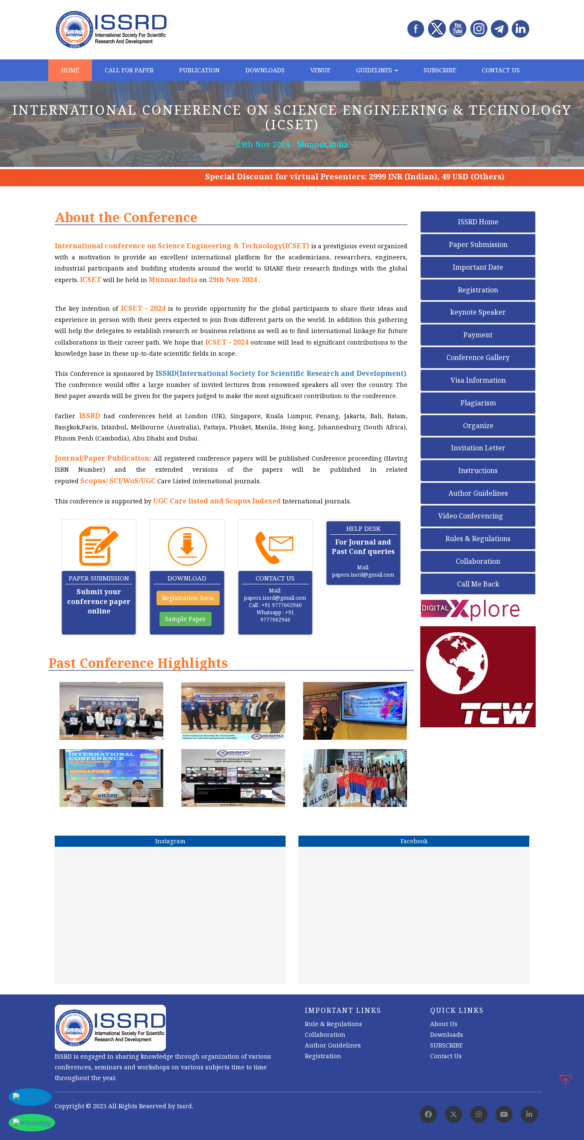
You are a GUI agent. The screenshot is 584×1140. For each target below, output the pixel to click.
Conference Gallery (478, 357)
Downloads (265, 70)
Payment (478, 334)
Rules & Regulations (477, 538)
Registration (478, 290)
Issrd (184, 1106)
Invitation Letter (478, 447)
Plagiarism (478, 403)
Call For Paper (129, 70)
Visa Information (478, 380)
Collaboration (478, 561)
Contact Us (501, 70)
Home (70, 70)
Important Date (478, 267)
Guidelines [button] (375, 70)
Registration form (188, 598)
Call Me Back (478, 584)
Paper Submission (478, 244)
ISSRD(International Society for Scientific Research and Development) (281, 373)
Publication (199, 70)
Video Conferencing (471, 516)
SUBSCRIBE (446, 1045)
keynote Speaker (478, 312)
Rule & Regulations (333, 1024)
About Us (443, 1024)
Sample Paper (185, 619)
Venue (320, 70)
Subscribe (440, 70)
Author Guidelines (478, 493)
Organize (478, 425)
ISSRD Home (478, 221)
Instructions (478, 470)
